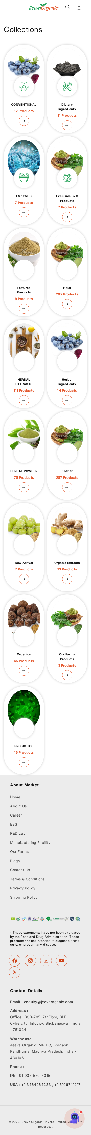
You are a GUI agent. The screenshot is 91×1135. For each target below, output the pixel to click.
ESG (13, 824)
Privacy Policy (22, 888)
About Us (18, 806)
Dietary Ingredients (67, 110)
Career (16, 815)
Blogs (15, 861)
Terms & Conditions (27, 879)
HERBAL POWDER (24, 474)
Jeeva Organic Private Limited (44, 1122)
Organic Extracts (67, 566)
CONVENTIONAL (24, 108)
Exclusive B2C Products (67, 201)
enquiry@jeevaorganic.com (48, 1002)
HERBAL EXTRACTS (24, 384)
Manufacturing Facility (30, 842)
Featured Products (24, 293)
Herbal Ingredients (67, 384)
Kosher (67, 474)
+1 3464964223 (36, 1084)
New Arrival (24, 566)
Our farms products (67, 659)
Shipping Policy (24, 897)
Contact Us (20, 870)
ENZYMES (24, 199)
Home (15, 797)
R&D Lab (18, 833)
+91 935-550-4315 (33, 1075)
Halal (67, 291)
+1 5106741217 (67, 1084)
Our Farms (19, 851)
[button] (10, 7)
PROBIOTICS (24, 749)
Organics (24, 657)
